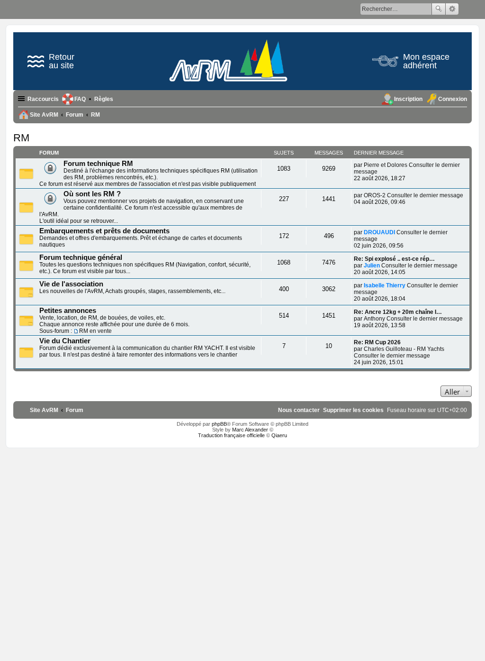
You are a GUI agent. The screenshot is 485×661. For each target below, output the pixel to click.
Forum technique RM (98, 163)
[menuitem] (103, 99)
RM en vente (95, 331)
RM (21, 138)
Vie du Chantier (64, 341)
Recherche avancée (452, 9)
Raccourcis (43, 99)
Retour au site (61, 61)
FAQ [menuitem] (80, 99)
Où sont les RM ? (92, 194)
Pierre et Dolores (385, 165)
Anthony (374, 318)
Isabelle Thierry (384, 285)
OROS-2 (375, 195)
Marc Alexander (250, 429)
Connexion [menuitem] (452, 99)
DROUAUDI (379, 232)
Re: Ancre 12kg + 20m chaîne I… (398, 312)
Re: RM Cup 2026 (377, 342)
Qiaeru (279, 435)
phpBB (219, 424)
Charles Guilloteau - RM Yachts (404, 349)
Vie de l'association (71, 284)
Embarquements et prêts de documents (104, 231)
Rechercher (438, 9)
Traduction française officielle (231, 435)
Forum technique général (80, 257)
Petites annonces (67, 310)
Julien (372, 265)
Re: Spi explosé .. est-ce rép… (394, 259)
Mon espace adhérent (426, 61)
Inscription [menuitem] (408, 99)
